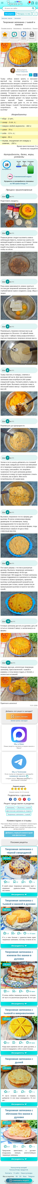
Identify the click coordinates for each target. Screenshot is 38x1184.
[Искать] (33, 8)
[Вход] (36, 3)
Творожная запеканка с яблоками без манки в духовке (19, 1113)
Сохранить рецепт (20, 1180)
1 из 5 (12, 789)
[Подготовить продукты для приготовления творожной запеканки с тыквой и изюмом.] (19, 215)
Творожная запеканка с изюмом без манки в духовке (19, 955)
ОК (20, 1176)
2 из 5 (15, 789)
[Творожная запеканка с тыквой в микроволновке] (19, 1028)
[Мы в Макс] (19, 734)
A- (30, 75)
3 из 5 (19, 789)
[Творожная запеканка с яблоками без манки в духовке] (19, 1132)
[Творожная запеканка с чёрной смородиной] (19, 867)
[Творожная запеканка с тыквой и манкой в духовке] (19, 918)
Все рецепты (9, 14)
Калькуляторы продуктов (19, 1170)
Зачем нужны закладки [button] (19, 720)
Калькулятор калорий (19, 1167)
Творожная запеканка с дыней (19, 1060)
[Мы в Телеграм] (19, 762)
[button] (31, 38)
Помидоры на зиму (24, 14)
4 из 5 (22, 789)
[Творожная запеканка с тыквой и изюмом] (19, 55)
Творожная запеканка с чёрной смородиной (19, 850)
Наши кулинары (26, 1173)
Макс (25, 1176)
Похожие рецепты (6, 28)
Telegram (31, 1176)
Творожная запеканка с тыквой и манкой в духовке (19, 902)
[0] (25, 37)
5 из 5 (25, 789)
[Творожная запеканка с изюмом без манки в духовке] (19, 975)
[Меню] (2, 3)
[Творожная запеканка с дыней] (19, 1077)
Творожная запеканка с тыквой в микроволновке (19, 1011)
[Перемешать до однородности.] (19, 440)
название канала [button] (17, 776)
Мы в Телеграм (19, 771)
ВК (17, 1176)
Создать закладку (21, 716)
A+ (35, 75)
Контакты (8, 1173)
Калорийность (27, 28)
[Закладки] (32, 2)
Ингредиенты (17, 28)
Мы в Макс (19, 743)
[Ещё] (35, 14)
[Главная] (14, 3)
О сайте (16, 1173)
